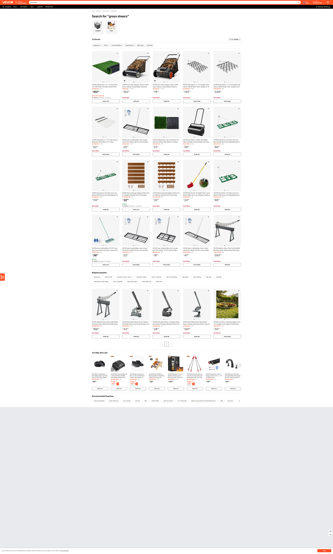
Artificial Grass (114, 11)
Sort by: (232, 39)
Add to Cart (106, 101)
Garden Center (105, 11)
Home (93, 11)
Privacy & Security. (65, 550)
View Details (196, 101)
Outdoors (98, 11)
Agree (324, 550)
